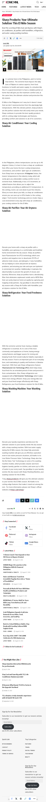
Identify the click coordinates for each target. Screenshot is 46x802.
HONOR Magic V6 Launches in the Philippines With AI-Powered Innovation (14, 567)
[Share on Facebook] (7, 38)
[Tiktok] (13, 543)
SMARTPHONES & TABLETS (11, 572)
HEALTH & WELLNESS (9, 596)
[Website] (30, 508)
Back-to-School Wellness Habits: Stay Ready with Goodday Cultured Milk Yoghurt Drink (16, 626)
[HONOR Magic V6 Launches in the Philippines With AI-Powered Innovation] (37, 568)
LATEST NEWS (7, 560)
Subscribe (8, 727)
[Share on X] (10, 38)
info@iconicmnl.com (19, 515)
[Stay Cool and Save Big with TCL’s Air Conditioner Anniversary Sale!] (38, 676)
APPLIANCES (9, 11)
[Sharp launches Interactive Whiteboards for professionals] (38, 666)
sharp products (12, 479)
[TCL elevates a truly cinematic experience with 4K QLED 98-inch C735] (38, 698)
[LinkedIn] (43, 508)
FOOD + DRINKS (7, 631)
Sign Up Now (32, 785)
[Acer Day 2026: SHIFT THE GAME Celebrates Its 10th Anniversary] (37, 639)
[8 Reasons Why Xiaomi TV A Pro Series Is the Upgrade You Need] (38, 687)
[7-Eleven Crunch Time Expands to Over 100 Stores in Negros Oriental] (37, 558)
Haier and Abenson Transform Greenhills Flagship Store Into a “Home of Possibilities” (16, 579)
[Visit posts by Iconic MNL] (4, 509)
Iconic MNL (12, 2)
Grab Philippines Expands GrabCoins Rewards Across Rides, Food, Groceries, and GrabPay (15, 614)
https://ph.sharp (17, 490)
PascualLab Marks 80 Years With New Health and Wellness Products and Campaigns (16, 591)
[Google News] (33, 543)
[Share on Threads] (21, 798)
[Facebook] (32, 508)
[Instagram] (37, 508)
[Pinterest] (40, 508)
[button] (4, 2)
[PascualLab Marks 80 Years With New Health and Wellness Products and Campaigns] (37, 591)
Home (3, 11)
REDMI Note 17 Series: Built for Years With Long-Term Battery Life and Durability (16, 602)
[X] (35, 508)
